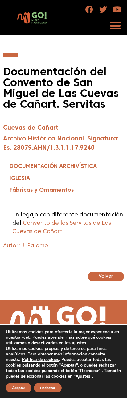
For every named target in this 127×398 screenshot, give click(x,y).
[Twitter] (103, 9)
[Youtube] (117, 9)
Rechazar (47, 387)
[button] (115, 25)
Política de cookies (40, 359)
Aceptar (18, 387)
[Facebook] (89, 9)
